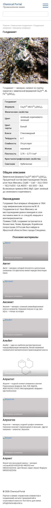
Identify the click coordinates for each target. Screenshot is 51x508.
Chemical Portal (12, 4)
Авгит (6, 263)
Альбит (7, 340)
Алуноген (9, 419)
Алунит (7, 458)
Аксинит (8, 302)
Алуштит (8, 379)
